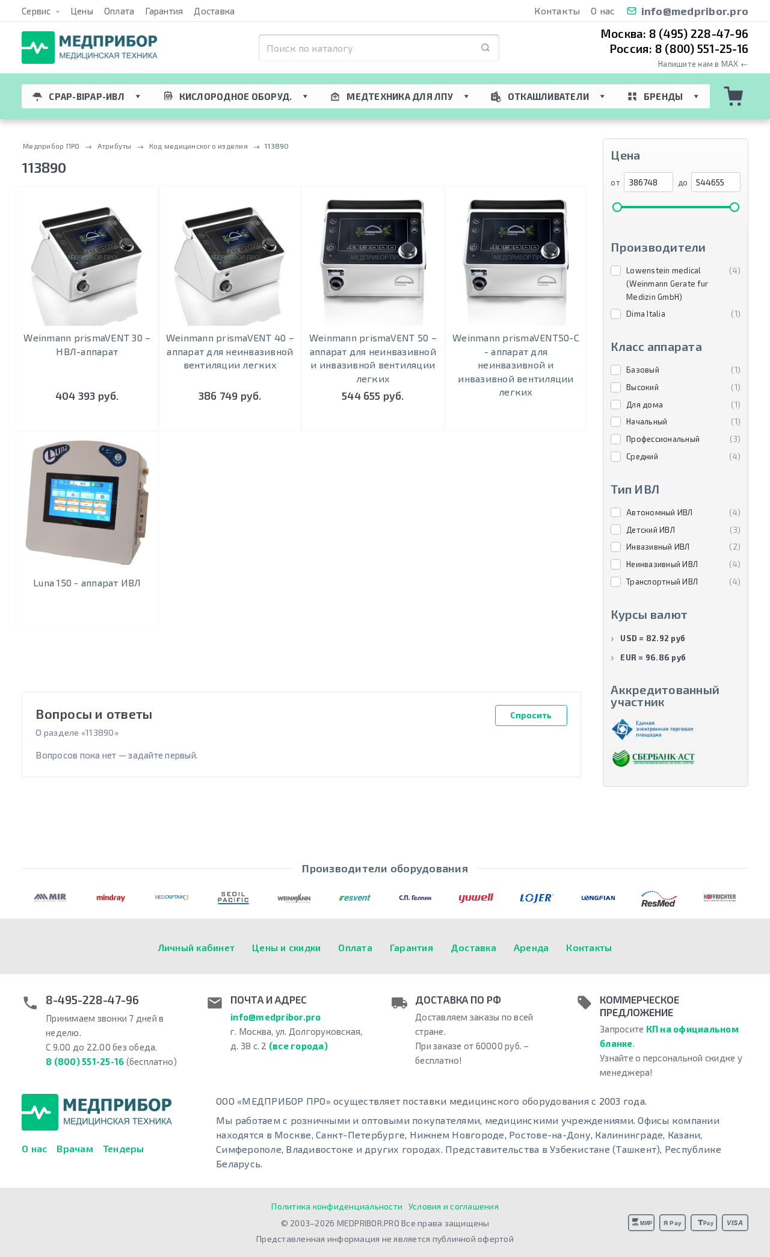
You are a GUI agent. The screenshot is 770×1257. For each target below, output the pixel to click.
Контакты (557, 10)
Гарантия (164, 10)
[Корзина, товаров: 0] (733, 96)
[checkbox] (676, 283)
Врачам (75, 1148)
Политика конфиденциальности (336, 1206)
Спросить (531, 715)
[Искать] (485, 48)
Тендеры (123, 1148)
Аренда (531, 947)
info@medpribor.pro (695, 10)
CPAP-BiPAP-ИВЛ (87, 96)
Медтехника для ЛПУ (399, 96)
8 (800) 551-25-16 (85, 1061)
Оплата (119, 10)
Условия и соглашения (453, 1206)
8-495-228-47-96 (92, 1000)
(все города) (298, 1045)
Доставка (214, 10)
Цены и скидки (286, 947)
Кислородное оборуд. (235, 96)
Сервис (37, 10)
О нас (603, 10)
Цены (81, 10)
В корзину (86, 419)
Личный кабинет (196, 947)
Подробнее (516, 419)
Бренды (663, 96)
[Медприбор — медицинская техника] (90, 47)
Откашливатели (548, 96)
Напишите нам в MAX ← (703, 64)
